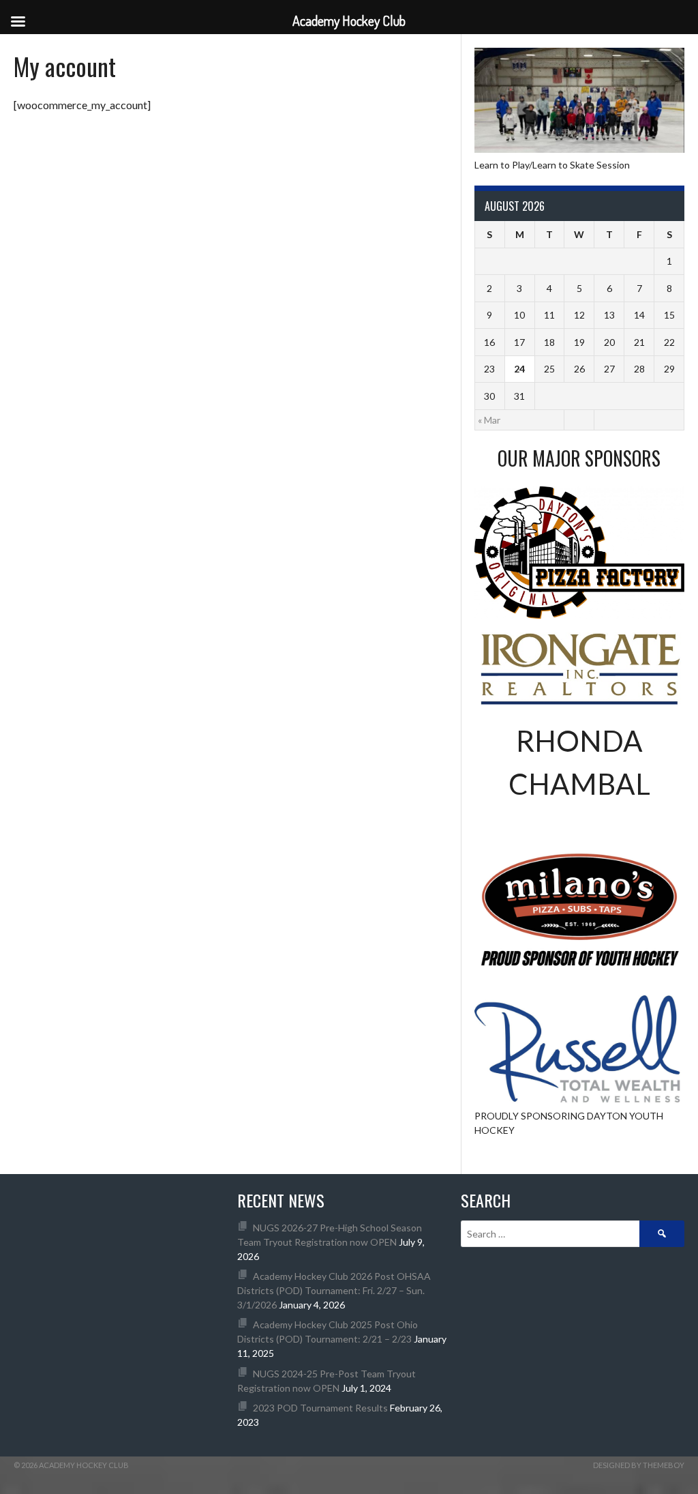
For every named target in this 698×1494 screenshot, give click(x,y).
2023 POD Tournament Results (320, 1408)
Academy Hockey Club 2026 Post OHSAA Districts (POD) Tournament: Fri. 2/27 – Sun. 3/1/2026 (334, 1290)
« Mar (489, 420)
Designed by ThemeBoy (638, 1465)
